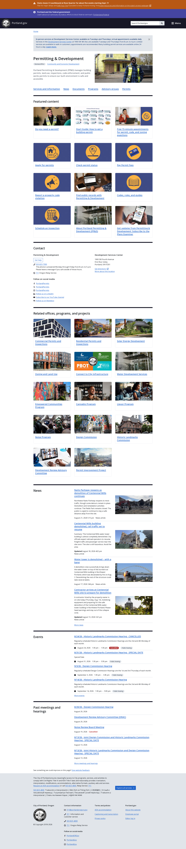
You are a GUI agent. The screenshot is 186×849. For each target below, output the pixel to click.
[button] (176, 23)
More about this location (105, 271)
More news (78, 625)
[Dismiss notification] (149, 39)
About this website (132, 810)
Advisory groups (110, 88)
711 (89, 786)
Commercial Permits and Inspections (48, 343)
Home (35, 31)
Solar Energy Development (131, 341)
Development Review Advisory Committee (51, 472)
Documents (79, 88)
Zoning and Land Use (46, 374)
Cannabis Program (86, 404)
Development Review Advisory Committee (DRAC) (100, 717)
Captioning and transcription (106, 814)
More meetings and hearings (86, 763)
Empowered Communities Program (48, 406)
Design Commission (86, 437)
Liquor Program (125, 404)
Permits (126, 88)
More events (79, 695)
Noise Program (43, 437)
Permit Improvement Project (91, 470)
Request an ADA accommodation (46, 786)
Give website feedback (81, 770)
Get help (38, 260)
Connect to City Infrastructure (92, 374)
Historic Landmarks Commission (127, 439)
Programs (93, 88)
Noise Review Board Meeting (89, 727)
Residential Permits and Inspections (88, 343)
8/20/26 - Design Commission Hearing (93, 706)
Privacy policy (100, 818)
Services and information (46, 88)
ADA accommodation (103, 810)
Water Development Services (132, 374)
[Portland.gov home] (14, 23)
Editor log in (130, 818)
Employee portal (132, 814)
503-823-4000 (70, 786)
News (66, 88)
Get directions (100, 269)
